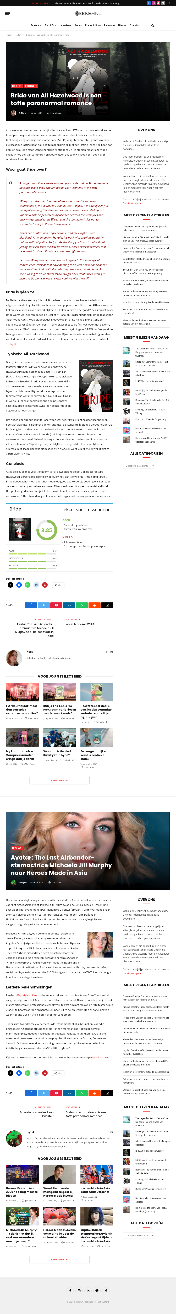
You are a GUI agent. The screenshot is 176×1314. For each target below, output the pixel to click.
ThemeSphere (102, 1301)
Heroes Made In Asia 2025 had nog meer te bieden (22, 1192)
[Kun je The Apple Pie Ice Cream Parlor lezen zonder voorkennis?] (59, 692)
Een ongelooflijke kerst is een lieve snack (93, 755)
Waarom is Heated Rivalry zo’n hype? (57, 753)
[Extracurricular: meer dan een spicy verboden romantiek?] (22, 692)
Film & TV (49, 25)
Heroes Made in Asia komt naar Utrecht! (95, 1190)
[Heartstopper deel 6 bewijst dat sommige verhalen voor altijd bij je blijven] (96, 692)
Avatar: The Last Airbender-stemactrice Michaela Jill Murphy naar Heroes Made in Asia (34, 630)
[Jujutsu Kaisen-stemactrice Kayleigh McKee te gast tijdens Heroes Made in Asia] (96, 1216)
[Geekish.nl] (88, 13)
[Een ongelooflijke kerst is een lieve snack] (96, 737)
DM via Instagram (132, 203)
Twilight (11, 344)
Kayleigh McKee (27, 995)
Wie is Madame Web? (80, 624)
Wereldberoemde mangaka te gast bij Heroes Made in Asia (58, 1192)
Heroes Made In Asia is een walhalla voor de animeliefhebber (59, 1233)
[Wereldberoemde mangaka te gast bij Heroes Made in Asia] (59, 1174)
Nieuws (122, 25)
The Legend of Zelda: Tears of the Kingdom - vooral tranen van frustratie (151, 352)
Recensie (31, 86)
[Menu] (7, 13)
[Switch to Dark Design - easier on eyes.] (169, 3)
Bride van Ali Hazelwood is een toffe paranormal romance (86, 1114)
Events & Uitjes (93, 25)
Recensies (109, 25)
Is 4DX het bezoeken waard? (149, 381)
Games (78, 25)
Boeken (35, 25)
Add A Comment (59, 780)
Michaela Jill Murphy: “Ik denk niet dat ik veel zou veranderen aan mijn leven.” (21, 1235)
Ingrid (24, 883)
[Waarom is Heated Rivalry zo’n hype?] (59, 737)
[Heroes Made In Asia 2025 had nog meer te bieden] (22, 1174)
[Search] (152, 25)
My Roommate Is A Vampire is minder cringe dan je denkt (20, 755)
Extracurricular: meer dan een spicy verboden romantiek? (22, 709)
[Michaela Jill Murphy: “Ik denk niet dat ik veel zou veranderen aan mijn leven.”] (22, 1216)
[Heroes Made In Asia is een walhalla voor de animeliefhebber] (59, 1216)
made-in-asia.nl (99, 1057)
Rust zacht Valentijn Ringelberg (150, 419)
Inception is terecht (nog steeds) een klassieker (146, 302)
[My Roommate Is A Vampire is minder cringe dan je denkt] (22, 737)
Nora (23, 113)
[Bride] (20, 530)
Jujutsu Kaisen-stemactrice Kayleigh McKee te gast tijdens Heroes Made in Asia (96, 1235)
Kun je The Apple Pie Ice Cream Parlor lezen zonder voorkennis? (59, 709)
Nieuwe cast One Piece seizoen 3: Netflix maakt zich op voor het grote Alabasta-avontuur (89, 3)
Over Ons (134, 25)
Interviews (65, 25)
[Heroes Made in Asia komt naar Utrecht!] (96, 1174)
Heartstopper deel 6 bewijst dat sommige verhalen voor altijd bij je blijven (96, 711)
